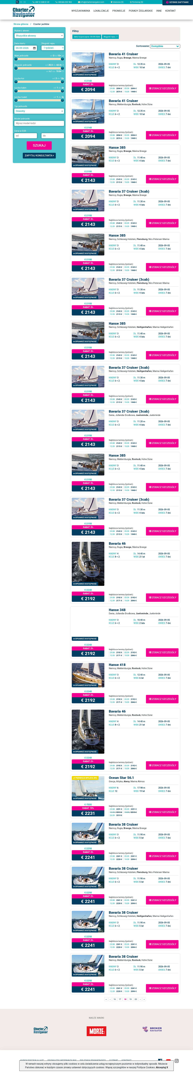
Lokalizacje (101, 10)
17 (120, 999)
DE (25, 2)
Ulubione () (117, 2)
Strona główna (21, 24)
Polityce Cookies (146, 1067)
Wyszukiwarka (80, 10)
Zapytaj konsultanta (38, 155)
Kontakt (170, 10)
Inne (159, 10)
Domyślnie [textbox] (157, 46)
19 (130, 999)
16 (115, 999)
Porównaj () (137, 2)
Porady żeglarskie (141, 10)
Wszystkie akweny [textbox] (26, 35)
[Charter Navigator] (24, 11)
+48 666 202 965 (64, 2)
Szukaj (39, 145)
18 (125, 999)
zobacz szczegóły (163, 88)
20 (136, 999)
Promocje (118, 10)
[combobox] (39, 35)
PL (17, 2)
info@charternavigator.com (92, 2)
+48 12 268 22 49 (41, 2)
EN (21, 2)
